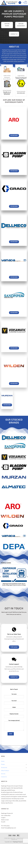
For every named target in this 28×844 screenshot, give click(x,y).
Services (3, 773)
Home (2, 761)
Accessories (4, 767)
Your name (14, 694)
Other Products (5, 770)
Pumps (3, 764)
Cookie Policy (19, 838)
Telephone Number (14, 713)
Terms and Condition (9, 838)
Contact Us (4, 776)
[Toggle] (26, 764)
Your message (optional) (14, 720)
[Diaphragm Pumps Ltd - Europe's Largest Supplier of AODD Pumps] (9, 2)
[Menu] (20, 2)
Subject (14, 707)
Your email (14, 700)
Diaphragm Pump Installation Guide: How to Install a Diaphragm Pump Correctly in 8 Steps (14, 584)
